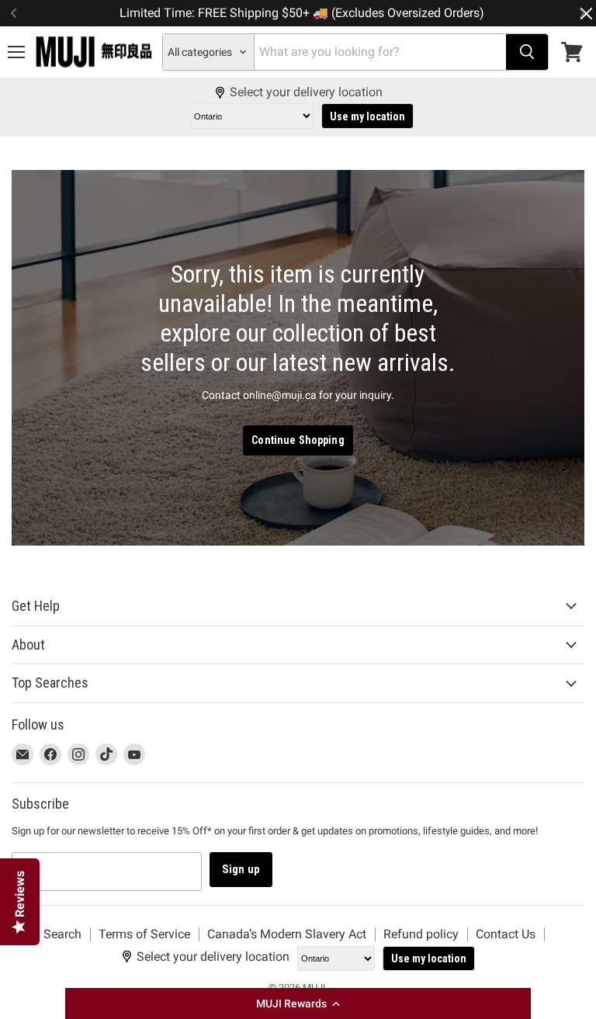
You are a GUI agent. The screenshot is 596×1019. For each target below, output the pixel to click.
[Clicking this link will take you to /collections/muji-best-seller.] (298, 357)
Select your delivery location (306, 92)
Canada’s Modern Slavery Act (286, 934)
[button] (298, 1003)
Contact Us (505, 934)
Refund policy (421, 934)
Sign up (241, 869)
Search (62, 934)
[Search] (527, 52)
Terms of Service (144, 934)
